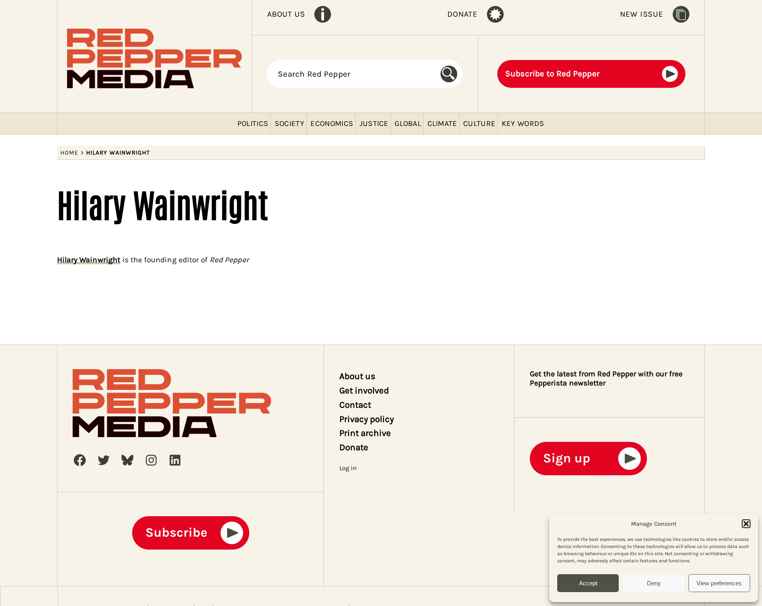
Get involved (364, 390)
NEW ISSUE (641, 14)
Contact (355, 404)
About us (357, 376)
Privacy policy (366, 419)
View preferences (719, 583)
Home (69, 152)
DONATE (462, 14)
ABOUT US (286, 14)
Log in (348, 468)
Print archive (365, 433)
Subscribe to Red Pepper (552, 73)
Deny (654, 583)
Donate (353, 447)
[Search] (452, 74)
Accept (588, 583)
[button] (746, 524)
